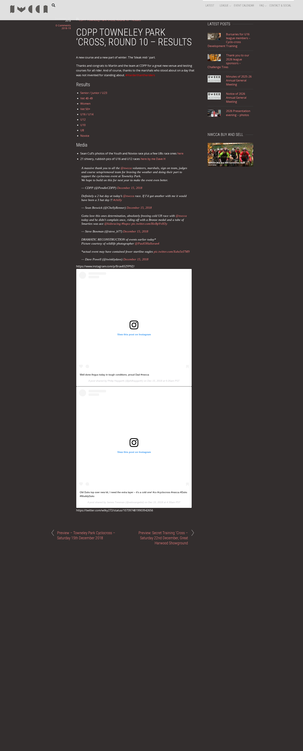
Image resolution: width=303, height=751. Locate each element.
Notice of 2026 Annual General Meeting (236, 98)
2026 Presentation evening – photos (238, 113)
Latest (210, 5)
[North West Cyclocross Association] (29, 15)
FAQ (262, 5)
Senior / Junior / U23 (93, 93)
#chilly (117, 200)
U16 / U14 (86, 114)
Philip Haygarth (116, 380)
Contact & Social (280, 5)
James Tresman (116, 502)
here (180, 153)
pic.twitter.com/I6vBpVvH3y (149, 223)
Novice (84, 136)
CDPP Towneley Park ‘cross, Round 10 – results (134, 37)
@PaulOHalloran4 (147, 243)
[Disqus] (122, 590)
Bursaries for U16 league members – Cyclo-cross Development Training (229, 40)
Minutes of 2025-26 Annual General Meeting (239, 80)
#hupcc (126, 223)
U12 (83, 119)
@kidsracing (112, 223)
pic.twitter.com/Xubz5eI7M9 (172, 251)
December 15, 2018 (129, 188)
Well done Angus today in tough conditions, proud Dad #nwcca (114, 374)
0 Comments (63, 25)
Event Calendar (244, 5)
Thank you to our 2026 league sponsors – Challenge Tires (228, 61)
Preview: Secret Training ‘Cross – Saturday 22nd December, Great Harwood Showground (163, 538)
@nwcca (126, 168)
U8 (82, 130)
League (224, 5)
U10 (83, 125)
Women (85, 104)
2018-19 (66, 28)
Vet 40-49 (86, 98)
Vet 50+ (85, 109)
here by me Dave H (153, 159)
